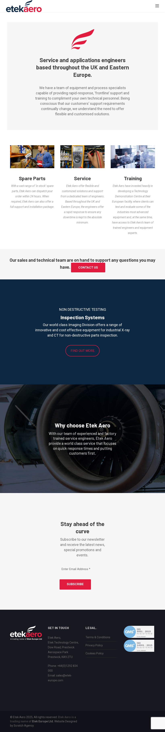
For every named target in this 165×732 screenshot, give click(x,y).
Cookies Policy (95, 653)
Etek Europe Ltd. (43, 721)
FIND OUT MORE (82, 351)
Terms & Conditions (98, 637)
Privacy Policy (94, 645)
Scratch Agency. (24, 725)
